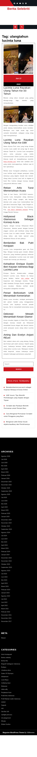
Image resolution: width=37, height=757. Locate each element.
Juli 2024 (4, 535)
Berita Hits (4, 661)
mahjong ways (6, 683)
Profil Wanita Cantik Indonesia (10, 699)
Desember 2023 (6, 558)
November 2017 (6, 621)
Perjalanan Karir (6, 692)
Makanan (4, 686)
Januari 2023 (5, 593)
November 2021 (6, 618)
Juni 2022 (4, 602)
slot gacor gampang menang (18, 209)
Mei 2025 (4, 504)
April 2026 (4, 469)
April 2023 (4, 583)
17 (20, 78)
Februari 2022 (5, 612)
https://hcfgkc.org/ (10, 161)
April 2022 (4, 605)
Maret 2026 (4, 472)
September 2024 (6, 529)
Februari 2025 (5, 513)
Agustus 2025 (5, 494)
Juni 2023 (4, 577)
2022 (19, 84)
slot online (25, 278)
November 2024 (6, 523)
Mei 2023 (4, 580)
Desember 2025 (6, 481)
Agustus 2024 (5, 532)
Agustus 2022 (5, 596)
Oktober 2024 (5, 526)
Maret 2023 (4, 586)
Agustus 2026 (5, 456)
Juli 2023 (4, 573)
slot (2, 708)
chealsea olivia (6, 670)
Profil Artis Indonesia (7, 695)
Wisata (3, 721)
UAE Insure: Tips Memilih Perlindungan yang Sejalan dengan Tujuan (16, 397)
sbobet (3, 702)
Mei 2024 (4, 542)
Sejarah (3, 705)
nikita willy (4, 689)
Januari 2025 (5, 516)
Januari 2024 (5, 554)
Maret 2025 (4, 510)
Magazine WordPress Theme (13, 732)
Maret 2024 (4, 548)
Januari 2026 (5, 478)
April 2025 (4, 507)
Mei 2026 (4, 466)
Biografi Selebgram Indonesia (10, 664)
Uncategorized (6, 718)
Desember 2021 (6, 615)
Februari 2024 (5, 551)
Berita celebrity (6, 657)
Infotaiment (4, 676)
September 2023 (6, 567)
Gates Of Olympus (7, 673)
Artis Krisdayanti (6, 654)
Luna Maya (4, 680)
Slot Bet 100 (5, 711)
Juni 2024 (4, 539)
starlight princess (6, 714)
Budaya (3, 667)
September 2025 (6, 491)
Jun (17, 78)
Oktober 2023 (5, 564)
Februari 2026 (5, 475)
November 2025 (6, 485)
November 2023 (6, 561)
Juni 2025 (4, 501)
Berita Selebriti (18, 8)
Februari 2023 (5, 589)
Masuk (3, 638)
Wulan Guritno (5, 724)
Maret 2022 (4, 608)
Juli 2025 (4, 497)
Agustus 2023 (5, 570)
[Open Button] (15, 27)
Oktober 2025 (5, 488)
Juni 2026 (4, 462)
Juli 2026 (4, 459)
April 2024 (4, 545)
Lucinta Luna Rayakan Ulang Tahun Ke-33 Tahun (17, 90)
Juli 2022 (4, 599)
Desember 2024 (6, 520)
